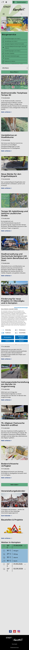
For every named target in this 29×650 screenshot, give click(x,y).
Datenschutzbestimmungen (21, 307)
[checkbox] (2, 330)
